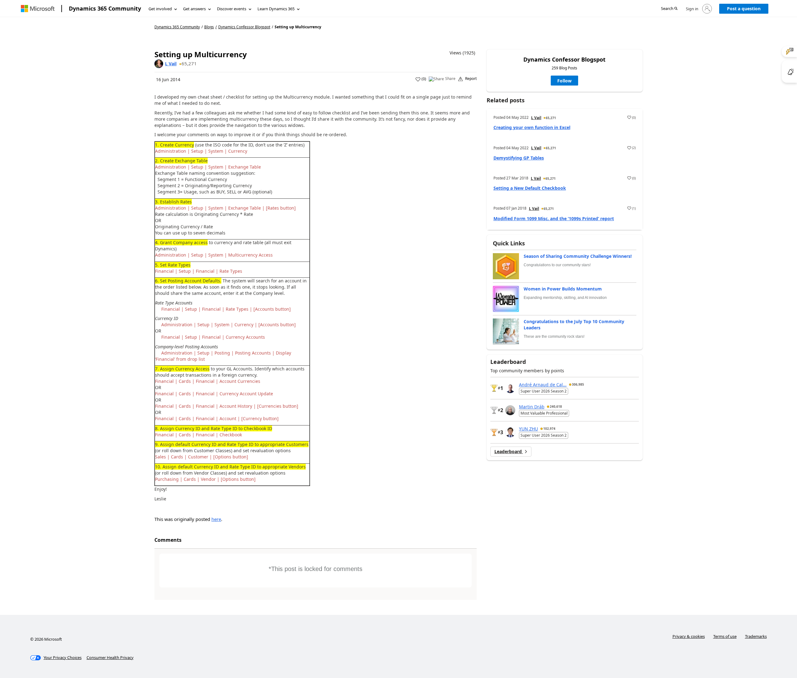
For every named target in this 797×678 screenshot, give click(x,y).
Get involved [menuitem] (160, 9)
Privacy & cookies (688, 636)
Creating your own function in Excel (531, 127)
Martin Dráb (532, 407)
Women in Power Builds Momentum (563, 289)
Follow (564, 81)
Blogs (209, 27)
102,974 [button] (549, 428)
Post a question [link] (744, 9)
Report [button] (471, 78)
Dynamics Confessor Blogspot (244, 27)
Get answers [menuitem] (194, 9)
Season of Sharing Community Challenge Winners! (578, 256)
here (216, 519)
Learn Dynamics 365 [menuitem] (276, 9)
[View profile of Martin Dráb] (510, 410)
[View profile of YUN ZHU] (510, 432)
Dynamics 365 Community (105, 8)
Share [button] (450, 78)
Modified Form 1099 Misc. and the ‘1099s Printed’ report (553, 218)
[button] (669, 9)
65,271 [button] (189, 63)
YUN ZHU (528, 429)
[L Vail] (158, 63)
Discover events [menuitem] (231, 9)
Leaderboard (508, 451)
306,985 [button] (578, 384)
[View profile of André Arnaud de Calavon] (510, 388)
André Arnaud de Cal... (543, 385)
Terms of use (725, 636)
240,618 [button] (556, 406)
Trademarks (756, 636)
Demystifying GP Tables (518, 158)
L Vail (171, 64)
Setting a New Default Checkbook (529, 188)
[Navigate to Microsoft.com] (37, 8)
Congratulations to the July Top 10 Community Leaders (574, 324)
